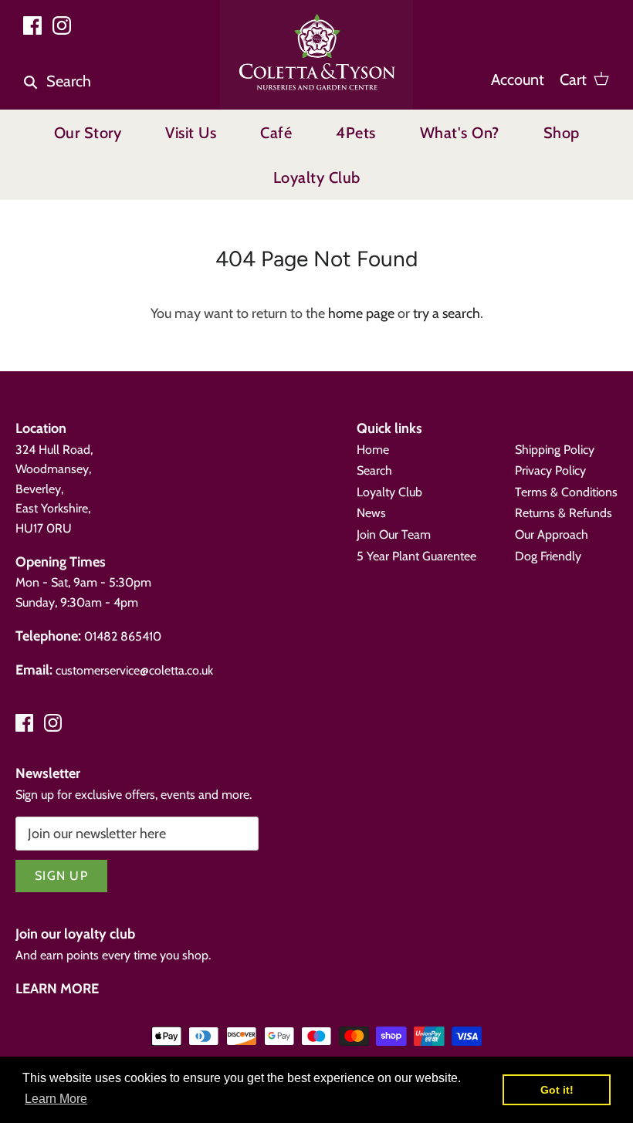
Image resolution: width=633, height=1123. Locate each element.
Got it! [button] (557, 1090)
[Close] (609, 823)
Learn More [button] (56, 1098)
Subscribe (459, 1023)
